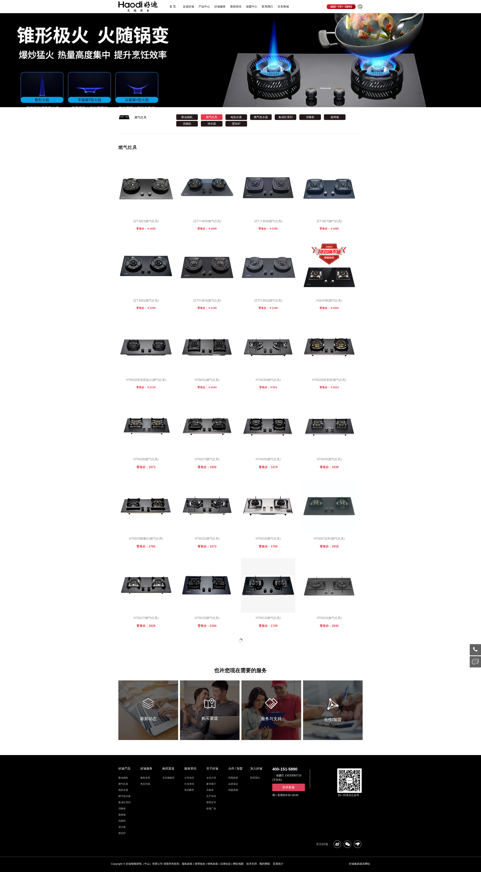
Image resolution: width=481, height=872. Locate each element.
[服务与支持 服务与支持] (271, 710)
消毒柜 (310, 117)
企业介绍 (211, 777)
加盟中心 (251, 6)
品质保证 (233, 784)
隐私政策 (187, 863)
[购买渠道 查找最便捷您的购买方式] (210, 710)
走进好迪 (188, 6)
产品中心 (204, 6)
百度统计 (278, 863)
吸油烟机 (187, 117)
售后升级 (145, 784)
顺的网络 (264, 863)
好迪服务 (220, 6)
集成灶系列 (285, 117)
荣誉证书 (211, 802)
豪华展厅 (211, 784)
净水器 (211, 123)
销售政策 (212, 863)
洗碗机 (187, 123)
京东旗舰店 (168, 777)
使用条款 (200, 863)
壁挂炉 (236, 123)
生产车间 (211, 796)
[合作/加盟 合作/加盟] (333, 710)
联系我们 (267, 6)
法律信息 (225, 863)
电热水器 (236, 117)
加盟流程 (233, 790)
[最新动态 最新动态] (148, 710)
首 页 (172, 6)
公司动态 (189, 777)
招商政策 (233, 777)
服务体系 (145, 777)
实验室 (210, 790)
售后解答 (189, 790)
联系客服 (289, 787)
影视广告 (211, 808)
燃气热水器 (261, 117)
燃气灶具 (141, 117)
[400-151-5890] (475, 649)
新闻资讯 (235, 6)
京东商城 (283, 6)
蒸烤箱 (334, 117)
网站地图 (238, 863)
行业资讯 (189, 784)
